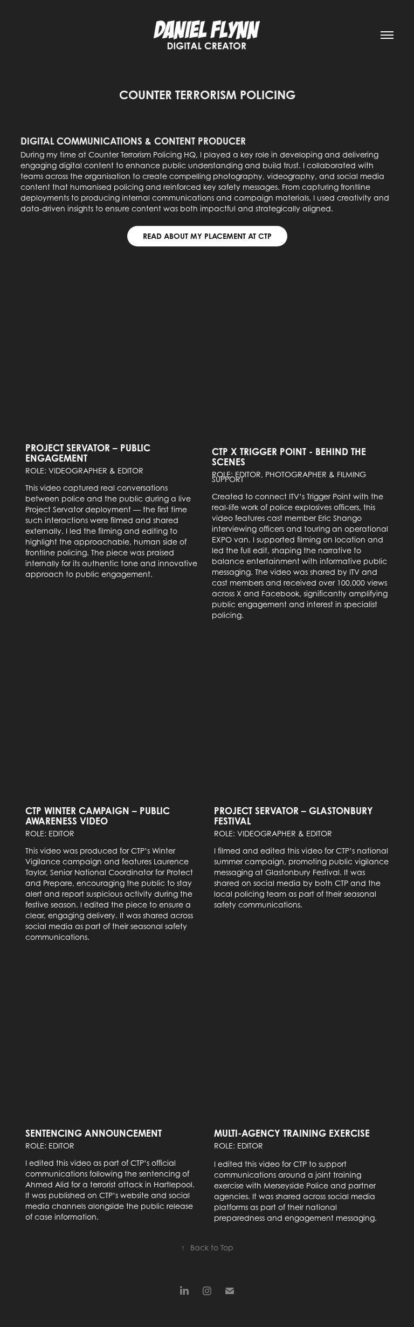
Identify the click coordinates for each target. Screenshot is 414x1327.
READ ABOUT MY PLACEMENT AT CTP (207, 235)
